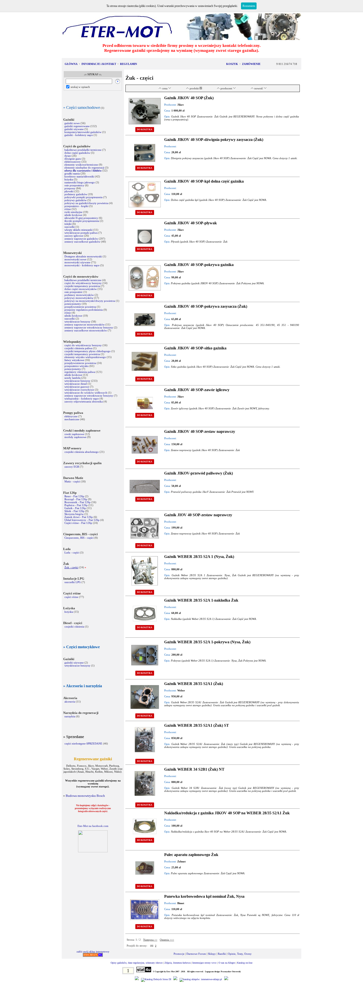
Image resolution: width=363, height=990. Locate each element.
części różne (71, 596)
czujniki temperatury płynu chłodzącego (87, 351)
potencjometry (72, 303)
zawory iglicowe (73, 235)
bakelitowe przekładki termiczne (82, 149)
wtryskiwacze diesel (75, 383)
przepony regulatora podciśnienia (83, 309)
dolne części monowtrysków (80, 288)
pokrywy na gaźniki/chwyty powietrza (86, 203)
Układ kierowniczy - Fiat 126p (82, 519)
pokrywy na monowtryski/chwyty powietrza (89, 300)
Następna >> (150, 939)
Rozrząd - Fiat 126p (75, 499)
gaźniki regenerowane (77, 126)
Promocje (179, 953)
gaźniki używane (74, 129)
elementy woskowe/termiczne (81, 164)
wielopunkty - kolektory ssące (81, 398)
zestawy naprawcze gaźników (81, 238)
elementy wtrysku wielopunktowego (85, 357)
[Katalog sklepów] (201, 979)
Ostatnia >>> (167, 939)
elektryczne (71, 416)
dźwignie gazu (72, 158)
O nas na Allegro (227, 962)
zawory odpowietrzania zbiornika (83, 401)
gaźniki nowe (72, 123)
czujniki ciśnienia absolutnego (81, 451)
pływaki (69, 191)
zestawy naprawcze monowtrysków (84, 324)
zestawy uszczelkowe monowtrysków (85, 330)
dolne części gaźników (77, 152)
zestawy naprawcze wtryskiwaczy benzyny (89, 327)
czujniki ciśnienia (74, 626)
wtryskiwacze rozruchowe (79, 389)
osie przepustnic (73, 291)
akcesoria (69, 701)
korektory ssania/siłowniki (79, 176)
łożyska (68, 179)
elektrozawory (72, 161)
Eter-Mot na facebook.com (93, 825)
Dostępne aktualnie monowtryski (83, 256)
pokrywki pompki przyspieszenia (83, 197)
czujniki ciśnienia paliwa (78, 348)
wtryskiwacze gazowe (76, 386)
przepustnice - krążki (76, 206)
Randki (222, 953)
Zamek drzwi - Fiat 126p (78, 516)
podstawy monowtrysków (79, 294)
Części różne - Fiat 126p (78, 522)
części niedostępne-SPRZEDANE (83, 743)
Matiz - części (72, 481)
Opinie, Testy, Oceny (240, 953)
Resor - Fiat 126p (74, 496)
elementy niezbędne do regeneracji (84, 167)
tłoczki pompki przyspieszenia (81, 220)
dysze (67, 155)
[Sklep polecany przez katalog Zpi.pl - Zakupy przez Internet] (175, 979)
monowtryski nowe (75, 259)
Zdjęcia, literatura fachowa (177, 962)
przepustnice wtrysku (76, 365)
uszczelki (69, 226)
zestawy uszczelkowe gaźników (82, 241)
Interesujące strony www (204, 962)
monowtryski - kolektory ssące (82, 265)
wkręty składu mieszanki (78, 229)
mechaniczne (71, 419)
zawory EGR (71, 466)
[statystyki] (143, 971)
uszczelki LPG (72, 582)
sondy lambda (72, 377)
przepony (69, 188)
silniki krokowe (73, 214)
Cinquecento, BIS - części (79, 537)
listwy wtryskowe (74, 360)
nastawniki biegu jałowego (79, 182)
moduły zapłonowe (75, 437)
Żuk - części (71, 567)
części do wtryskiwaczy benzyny (83, 283)
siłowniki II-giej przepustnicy (81, 217)
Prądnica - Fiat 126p (76, 505)
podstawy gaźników (75, 194)
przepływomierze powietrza (80, 306)
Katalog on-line (244, 962)
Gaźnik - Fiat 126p (75, 508)
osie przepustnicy (74, 185)
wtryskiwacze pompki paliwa (81, 232)
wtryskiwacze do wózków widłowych (85, 392)
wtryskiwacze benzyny (77, 321)
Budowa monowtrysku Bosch (85, 796)
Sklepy (212, 953)
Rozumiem (248, 6)
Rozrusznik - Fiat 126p (77, 502)
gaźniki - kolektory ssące (78, 134)
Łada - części (71, 552)
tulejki (68, 223)
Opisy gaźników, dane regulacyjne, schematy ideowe (136, 962)
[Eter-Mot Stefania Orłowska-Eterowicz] (93, 851)
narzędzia (69, 716)
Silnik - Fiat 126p (74, 511)
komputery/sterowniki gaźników (82, 132)
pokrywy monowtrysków (78, 297)
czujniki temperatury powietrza (82, 286)
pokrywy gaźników (75, 200)
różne (67, 209)
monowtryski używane (77, 262)
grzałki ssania (72, 173)
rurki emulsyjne (73, 211)
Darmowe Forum (196, 953)
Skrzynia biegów (74, 514)
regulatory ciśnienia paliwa (79, 371)
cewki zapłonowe (74, 434)
